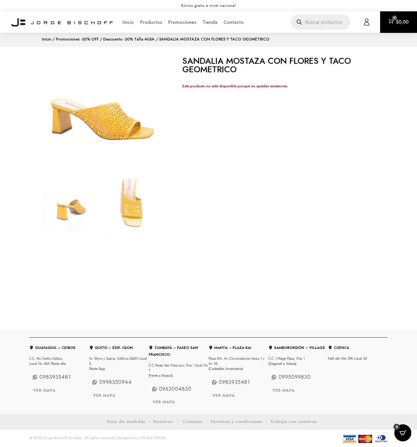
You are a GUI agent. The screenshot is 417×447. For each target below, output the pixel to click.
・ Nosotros (160, 421)
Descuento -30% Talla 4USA (129, 39)
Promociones (182, 22)
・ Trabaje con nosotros (290, 421)
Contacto (234, 22)
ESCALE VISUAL (153, 437)
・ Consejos (189, 421)
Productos (151, 22)
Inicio (128, 22)
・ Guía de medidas (122, 421)
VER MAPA (44, 390)
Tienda (210, 22)
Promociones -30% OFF (77, 39)
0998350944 (115, 382)
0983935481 (55, 377)
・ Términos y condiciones (233, 421)
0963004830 (175, 389)
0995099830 (295, 377)
